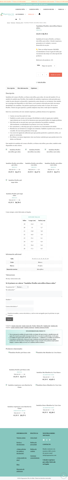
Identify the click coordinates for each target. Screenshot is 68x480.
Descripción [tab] (11, 88)
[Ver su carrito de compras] (16, 19)
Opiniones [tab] (34, 88)
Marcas (61, 9)
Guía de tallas (42, 82)
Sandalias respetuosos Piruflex (42, 327)
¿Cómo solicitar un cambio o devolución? (21, 451)
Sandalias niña (46, 325)
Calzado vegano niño (27, 325)
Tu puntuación (10, 287)
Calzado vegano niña (16, 325)
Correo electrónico (12, 306)
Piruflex (34, 325)
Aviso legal (33, 438)
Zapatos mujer (48, 9)
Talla (38, 65)
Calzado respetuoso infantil (17, 327)
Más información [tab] (22, 88)
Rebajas (31, 14)
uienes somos (21, 438)
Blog (18, 464)
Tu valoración (10, 290)
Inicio (8, 22)
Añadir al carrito (55, 75)
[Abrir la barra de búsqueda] (20, 19)
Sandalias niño (54, 325)
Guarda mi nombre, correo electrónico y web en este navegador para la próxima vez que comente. (33, 314)
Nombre (9, 299)
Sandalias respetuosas (29, 327)
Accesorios (20, 14)
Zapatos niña (20, 9)
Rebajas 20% (19, 22)
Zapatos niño (34, 9)
